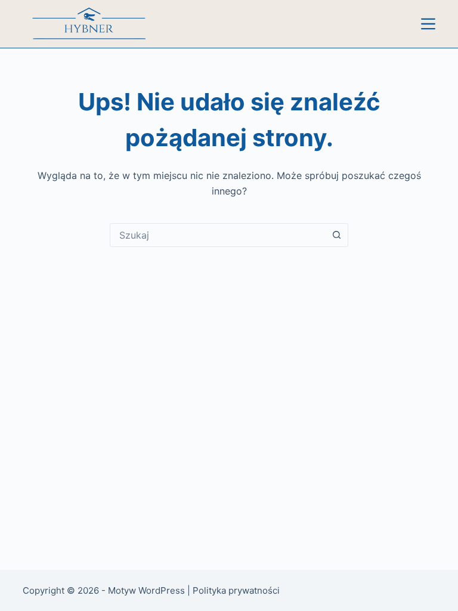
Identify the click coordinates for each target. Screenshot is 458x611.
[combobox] (217, 235)
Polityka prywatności (236, 590)
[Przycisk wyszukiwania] (336, 235)
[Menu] (428, 24)
